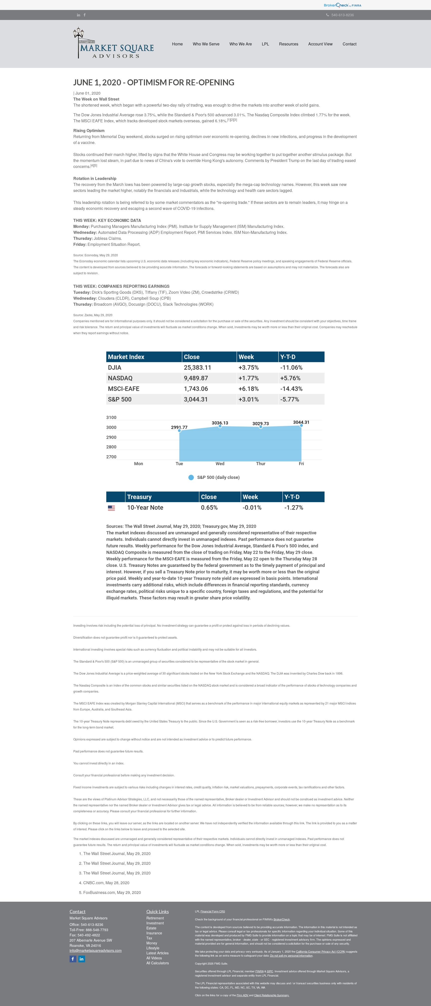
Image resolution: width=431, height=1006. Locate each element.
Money (151, 942)
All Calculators (157, 962)
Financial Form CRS (213, 911)
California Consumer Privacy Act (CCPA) (320, 951)
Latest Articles (157, 952)
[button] (206, 43)
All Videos (154, 957)
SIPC (270, 971)
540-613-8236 (342, 14)
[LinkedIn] (78, 14)
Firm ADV (243, 995)
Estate (151, 927)
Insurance (154, 932)
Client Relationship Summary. (271, 995)
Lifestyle (152, 947)
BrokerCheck (282, 919)
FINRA (259, 971)
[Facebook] (85, 14)
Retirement (155, 917)
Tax (149, 937)
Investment (155, 922)
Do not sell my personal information (291, 955)
